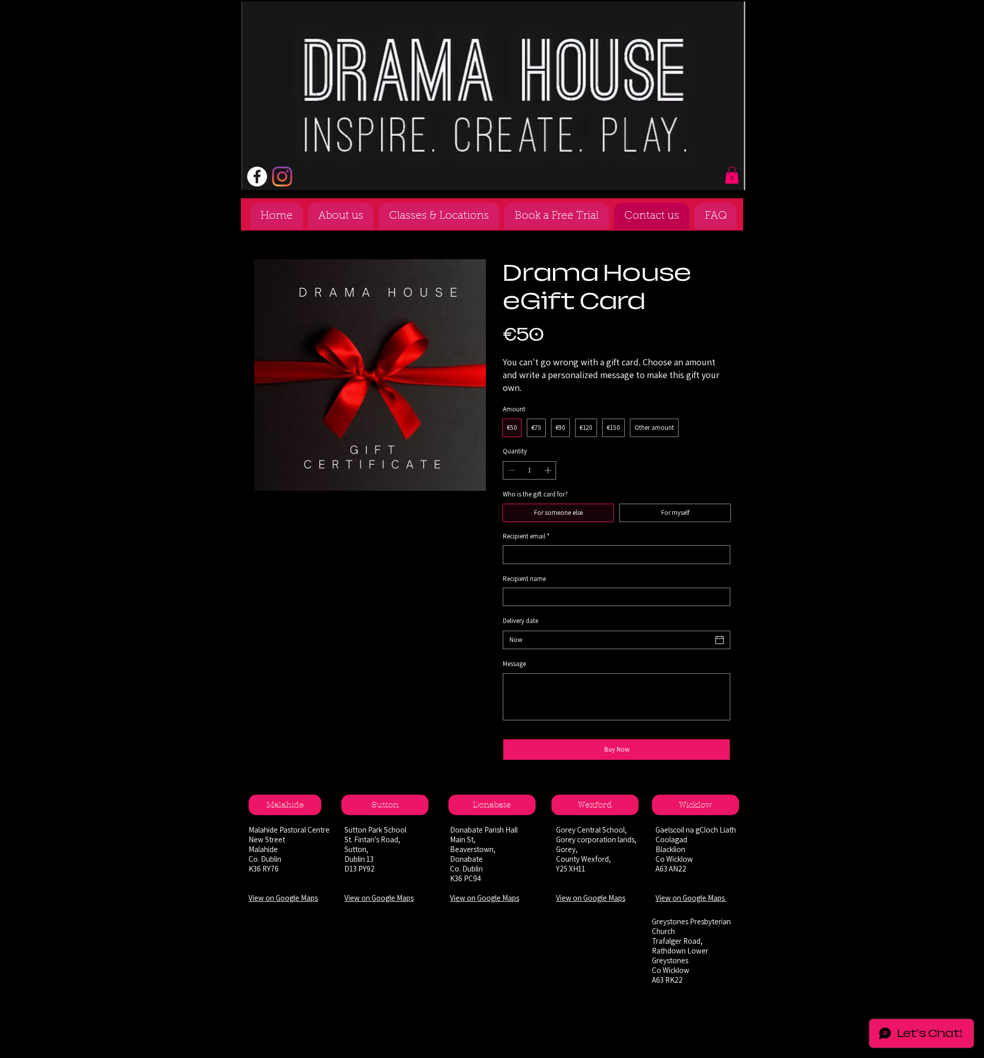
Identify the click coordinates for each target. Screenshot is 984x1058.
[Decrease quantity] (510, 470)
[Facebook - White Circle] (257, 176)
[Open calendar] (719, 640)
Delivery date (520, 620)
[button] (732, 175)
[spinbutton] (530, 470)
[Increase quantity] (549, 470)
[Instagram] (282, 176)
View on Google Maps (283, 898)
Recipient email (526, 536)
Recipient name (524, 578)
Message (514, 663)
